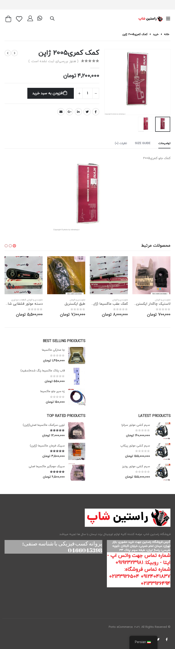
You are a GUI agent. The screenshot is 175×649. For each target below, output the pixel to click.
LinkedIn (78, 111)
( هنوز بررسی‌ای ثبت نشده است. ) (53, 61)
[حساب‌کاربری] (30, 19)
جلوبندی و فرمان (162, 300)
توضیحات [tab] (164, 143)
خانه (166, 34)
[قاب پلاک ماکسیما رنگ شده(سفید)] (76, 376)
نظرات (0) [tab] (121, 143)
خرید (156, 34)
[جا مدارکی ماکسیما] (76, 355)
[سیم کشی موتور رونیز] (161, 472)
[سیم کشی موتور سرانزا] (161, 430)
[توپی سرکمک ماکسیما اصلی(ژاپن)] (76, 430)
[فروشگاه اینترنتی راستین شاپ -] (150, 19)
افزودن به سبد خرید (47, 93)
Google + (69, 111)
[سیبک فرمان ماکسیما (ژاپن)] (76, 451)
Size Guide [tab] (142, 143)
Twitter (87, 111)
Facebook (95, 111)
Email (60, 111)
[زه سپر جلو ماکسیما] (76, 397)
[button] (14, 245)
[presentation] (169, 82)
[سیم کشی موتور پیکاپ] (161, 451)
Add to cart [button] (140, 264)
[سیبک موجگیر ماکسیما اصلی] (76, 472)
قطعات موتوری (18, 300)
